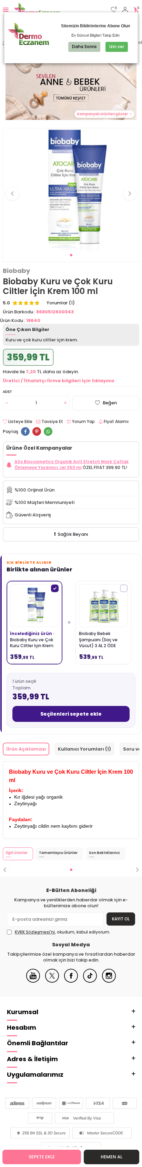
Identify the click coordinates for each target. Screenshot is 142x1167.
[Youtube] (33, 981)
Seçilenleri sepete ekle (71, 713)
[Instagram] (109, 981)
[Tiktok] (90, 981)
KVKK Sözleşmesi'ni (35, 932)
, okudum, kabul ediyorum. (62, 932)
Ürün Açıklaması (26, 749)
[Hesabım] (125, 10)
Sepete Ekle (42, 1157)
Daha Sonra (84, 46)
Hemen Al (111, 1157)
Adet (7, 391)
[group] (71, 189)
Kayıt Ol (121, 919)
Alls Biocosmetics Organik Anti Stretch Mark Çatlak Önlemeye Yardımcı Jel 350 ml (71, 464)
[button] (71, 255)
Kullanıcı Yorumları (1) (84, 749)
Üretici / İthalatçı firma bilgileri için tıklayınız (58, 380)
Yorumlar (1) (61, 303)
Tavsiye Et (51, 421)
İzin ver (116, 46)
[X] (52, 981)
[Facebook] (71, 981)
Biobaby (16, 271)
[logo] (37, 10)
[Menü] (6, 9)
